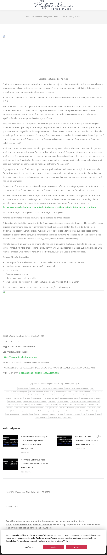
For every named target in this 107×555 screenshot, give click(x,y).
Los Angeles (48, 411)
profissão (25, 414)
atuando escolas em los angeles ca (41, 391)
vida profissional (41, 417)
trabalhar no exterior (73, 414)
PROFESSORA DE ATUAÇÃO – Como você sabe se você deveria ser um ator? (88, 440)
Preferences (30, 547)
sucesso (61, 414)
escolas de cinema (65, 404)
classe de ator (37, 398)
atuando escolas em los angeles (16, 391)
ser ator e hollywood (48, 414)
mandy (56, 411)
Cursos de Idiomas (14, 401)
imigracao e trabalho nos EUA (31, 411)
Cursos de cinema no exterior (91, 398)
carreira (82, 395)
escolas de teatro (80, 404)
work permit (67, 417)
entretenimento (63, 401)
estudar (9, 407)
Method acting (70, 521)
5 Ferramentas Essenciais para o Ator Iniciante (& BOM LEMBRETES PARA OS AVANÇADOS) (34, 442)
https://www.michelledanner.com (20, 357)
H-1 (99, 407)
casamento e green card (14, 398)
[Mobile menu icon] (4, 5)
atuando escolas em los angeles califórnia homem (73, 391)
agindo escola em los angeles (53, 388)
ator (92, 388)
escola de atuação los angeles (18, 404)
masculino (65, 411)
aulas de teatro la (18, 395)
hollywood (14, 411)
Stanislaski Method (22, 524)
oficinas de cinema (12, 414)
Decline (53, 547)
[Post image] (10, 441)
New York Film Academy (88, 411)
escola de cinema (37, 404)
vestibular (91, 414)
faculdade (53, 407)
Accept (77, 547)
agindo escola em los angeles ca (76, 388)
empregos (52, 401)
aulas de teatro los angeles (36, 395)
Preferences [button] (68, 541)
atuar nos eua (97, 391)
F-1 (47, 407)
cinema (27, 398)
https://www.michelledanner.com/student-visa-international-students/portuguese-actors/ (49, 207)
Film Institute (80, 407)
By (65, 383)
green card (91, 407)
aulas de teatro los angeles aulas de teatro (62, 395)
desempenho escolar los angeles (35, 401)
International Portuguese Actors (46, 383)
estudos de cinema (36, 407)
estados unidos (94, 404)
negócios (74, 411)
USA (84, 414)
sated (37, 414)
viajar (99, 414)
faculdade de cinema (67, 407)
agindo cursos (23, 388)
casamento (91, 395)
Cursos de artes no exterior (69, 398)
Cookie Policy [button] (11, 541)
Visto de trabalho (55, 417)
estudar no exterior (21, 407)
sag (31, 414)
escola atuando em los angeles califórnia (85, 401)
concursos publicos (51, 398)
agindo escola (35, 388)
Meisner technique (42, 524)
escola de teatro (51, 404)
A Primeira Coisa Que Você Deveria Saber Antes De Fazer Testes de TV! (34, 463)
